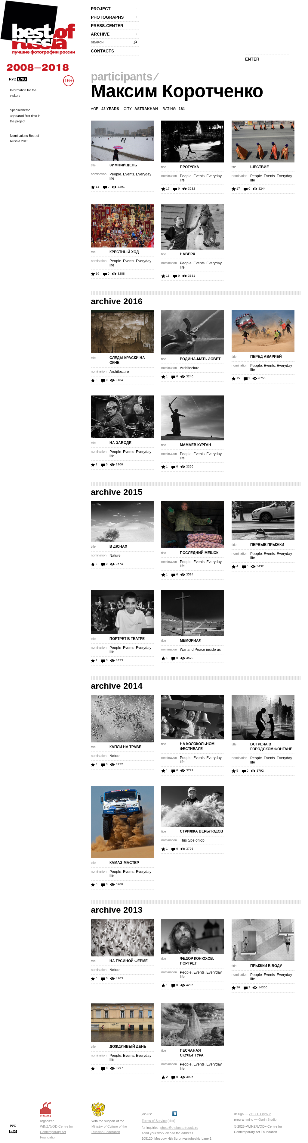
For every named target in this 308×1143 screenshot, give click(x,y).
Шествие (259, 167)
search (97, 42)
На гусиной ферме (128, 961)
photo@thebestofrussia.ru (179, 1127)
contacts (102, 51)
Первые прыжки (267, 545)
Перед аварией (266, 356)
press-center (107, 25)
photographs (107, 17)
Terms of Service (154, 1121)
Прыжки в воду (266, 966)
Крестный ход (124, 252)
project (101, 8)
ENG (22, 79)
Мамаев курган (195, 445)
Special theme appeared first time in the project (25, 115)
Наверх (187, 254)
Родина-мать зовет (200, 359)
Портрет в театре (127, 639)
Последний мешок (199, 553)
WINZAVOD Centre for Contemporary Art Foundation (56, 1132)
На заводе (120, 443)
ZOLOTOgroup (260, 1114)
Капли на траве (125, 747)
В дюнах (118, 546)
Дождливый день (127, 1046)
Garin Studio (267, 1119)
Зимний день (123, 165)
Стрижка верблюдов (201, 831)
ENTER (252, 59)
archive (100, 34)
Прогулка (189, 167)
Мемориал (190, 640)
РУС (12, 79)
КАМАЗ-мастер (124, 863)
